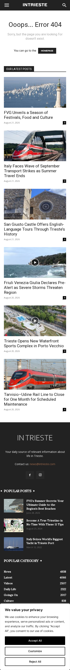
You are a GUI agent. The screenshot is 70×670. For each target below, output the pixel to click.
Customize (35, 651)
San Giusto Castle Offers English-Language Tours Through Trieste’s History (34, 229)
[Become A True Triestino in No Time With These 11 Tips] (13, 525)
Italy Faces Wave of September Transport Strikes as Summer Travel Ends (32, 171)
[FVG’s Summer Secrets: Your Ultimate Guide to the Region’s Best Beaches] (13, 506)
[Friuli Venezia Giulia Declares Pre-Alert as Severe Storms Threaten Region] (35, 262)
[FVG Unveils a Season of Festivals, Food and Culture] (35, 92)
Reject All (35, 661)
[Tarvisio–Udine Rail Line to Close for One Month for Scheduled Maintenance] (35, 374)
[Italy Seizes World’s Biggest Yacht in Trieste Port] (13, 544)
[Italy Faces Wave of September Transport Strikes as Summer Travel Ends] (35, 145)
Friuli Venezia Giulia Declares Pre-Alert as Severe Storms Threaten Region (35, 287)
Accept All (35, 640)
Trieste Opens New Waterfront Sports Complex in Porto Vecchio (34, 343)
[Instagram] (40, 475)
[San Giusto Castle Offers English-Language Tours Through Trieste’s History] (35, 204)
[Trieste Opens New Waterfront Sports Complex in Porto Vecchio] (35, 320)
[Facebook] (30, 475)
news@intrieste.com (42, 464)
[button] (6, 5)
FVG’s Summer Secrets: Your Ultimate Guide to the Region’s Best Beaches (45, 504)
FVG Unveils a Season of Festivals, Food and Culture (28, 115)
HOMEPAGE (47, 50)
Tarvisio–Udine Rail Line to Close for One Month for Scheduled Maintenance (34, 399)
